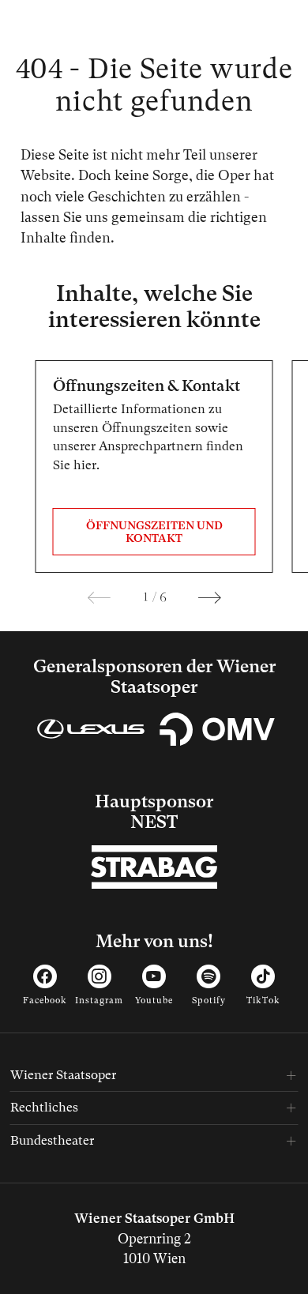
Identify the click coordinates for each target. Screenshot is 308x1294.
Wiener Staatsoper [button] (63, 1074)
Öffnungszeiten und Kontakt (154, 532)
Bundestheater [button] (52, 1140)
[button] (99, 597)
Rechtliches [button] (44, 1107)
